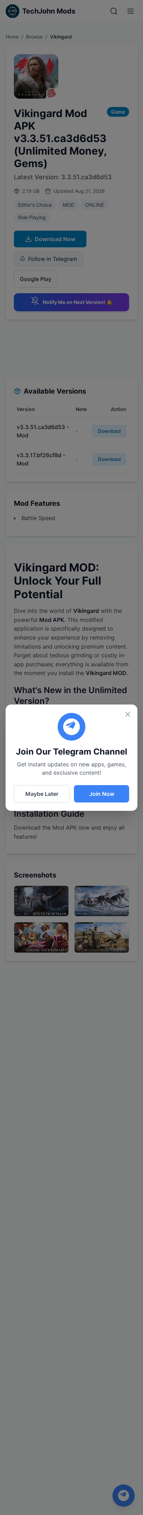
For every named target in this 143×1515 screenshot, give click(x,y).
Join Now (101, 793)
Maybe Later (41, 793)
